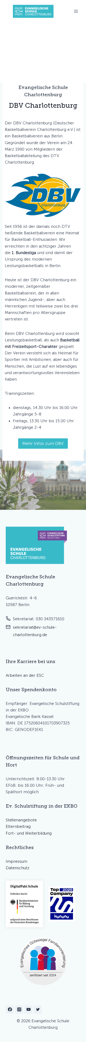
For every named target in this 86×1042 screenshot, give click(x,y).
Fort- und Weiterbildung (29, 833)
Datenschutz (17, 867)
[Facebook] (10, 1009)
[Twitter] (38, 1009)
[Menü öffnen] (75, 11)
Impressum (16, 861)
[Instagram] (19, 1009)
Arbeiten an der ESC (25, 675)
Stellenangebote (21, 820)
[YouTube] (28, 1009)
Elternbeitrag (18, 826)
